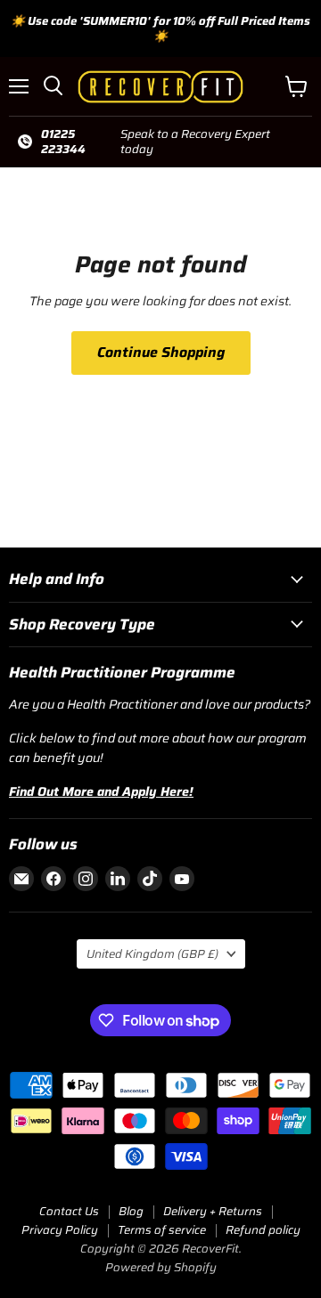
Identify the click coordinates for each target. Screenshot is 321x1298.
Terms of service (162, 1230)
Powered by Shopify (161, 1267)
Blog (131, 1211)
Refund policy (263, 1230)
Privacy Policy (59, 1230)
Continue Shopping (161, 352)
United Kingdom (152, 954)
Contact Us (69, 1211)
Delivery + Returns (212, 1211)
